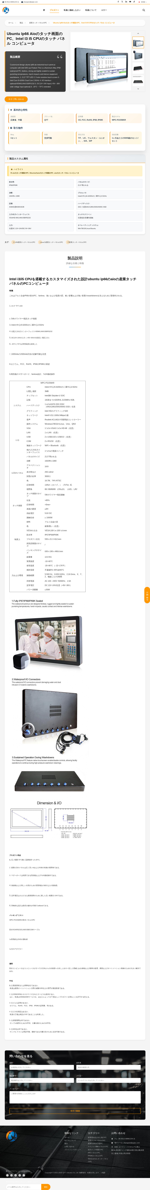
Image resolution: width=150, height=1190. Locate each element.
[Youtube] (130, 2)
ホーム (10, 23)
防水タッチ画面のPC (95, 1150)
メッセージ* (14, 1089)
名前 (11, 1063)
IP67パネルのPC (94, 1153)
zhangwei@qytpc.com (31, 2)
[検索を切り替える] (144, 10)
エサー (104, 10)
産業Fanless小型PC (95, 1143)
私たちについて (70, 1140)
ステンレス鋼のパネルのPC (98, 1146)
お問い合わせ (147, 595)
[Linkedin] (126, 2)
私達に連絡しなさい (72, 10)
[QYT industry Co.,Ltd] (5, 10)
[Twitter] (122, 2)
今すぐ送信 (75, 1111)
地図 (103, 1173)
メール (79, 1076)
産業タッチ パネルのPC (38, 23)
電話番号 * (13, 1076)
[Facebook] (118, 2)
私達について (91, 10)
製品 (21, 23)
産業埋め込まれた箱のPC (97, 1137)
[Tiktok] (134, 2)
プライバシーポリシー (72, 1150)
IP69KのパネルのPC (95, 1156)
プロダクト (54, 10)
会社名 (78, 1063)
